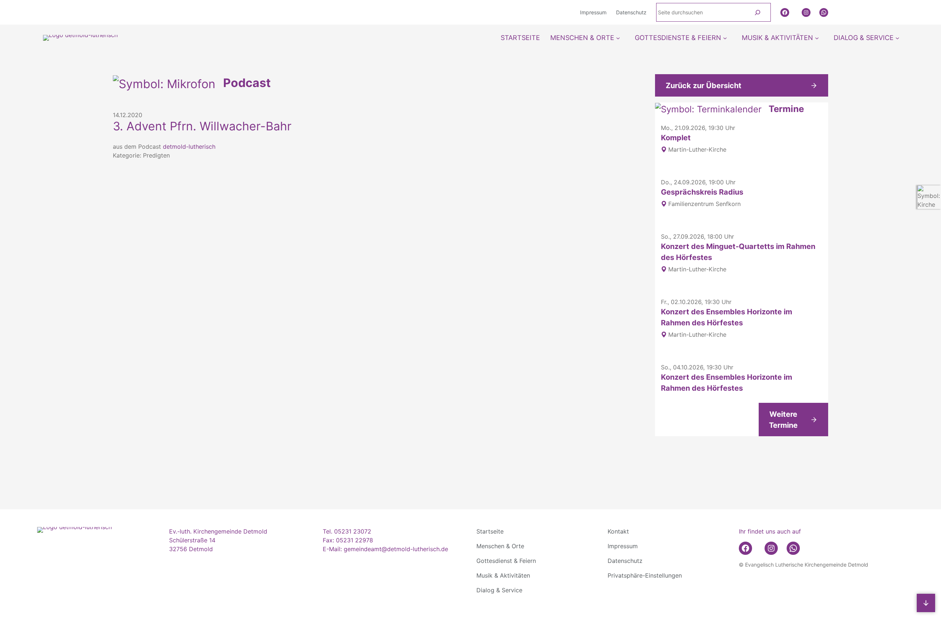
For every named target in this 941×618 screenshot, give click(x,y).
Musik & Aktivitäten (503, 575)
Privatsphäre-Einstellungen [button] (645, 575)
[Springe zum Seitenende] (926, 603)
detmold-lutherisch (189, 146)
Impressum (623, 546)
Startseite (490, 531)
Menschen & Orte (500, 546)
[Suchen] (757, 12)
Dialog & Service (499, 590)
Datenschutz (625, 560)
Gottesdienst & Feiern (506, 560)
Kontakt (618, 531)
